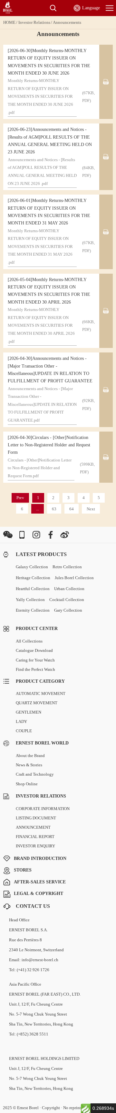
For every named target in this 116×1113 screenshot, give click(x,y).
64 (71, 508)
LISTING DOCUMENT (36, 818)
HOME (9, 23)
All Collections (29, 641)
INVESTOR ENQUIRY (35, 846)
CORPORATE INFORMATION (43, 808)
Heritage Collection (33, 577)
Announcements (67, 23)
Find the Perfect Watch (35, 669)
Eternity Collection (33, 610)
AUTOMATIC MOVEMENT (40, 693)
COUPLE (24, 730)
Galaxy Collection (32, 566)
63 (54, 508)
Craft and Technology (35, 774)
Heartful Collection (33, 588)
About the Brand (30, 755)
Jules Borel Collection (74, 577)
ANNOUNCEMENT (33, 827)
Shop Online (27, 783)
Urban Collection (69, 588)
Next (91, 508)
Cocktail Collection (66, 599)
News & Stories (29, 764)
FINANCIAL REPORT (35, 836)
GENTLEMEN (28, 712)
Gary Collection (68, 610)
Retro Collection (67, 566)
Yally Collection (30, 599)
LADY (21, 721)
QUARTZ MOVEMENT (36, 702)
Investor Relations (34, 23)
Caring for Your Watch (35, 660)
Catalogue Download (34, 650)
